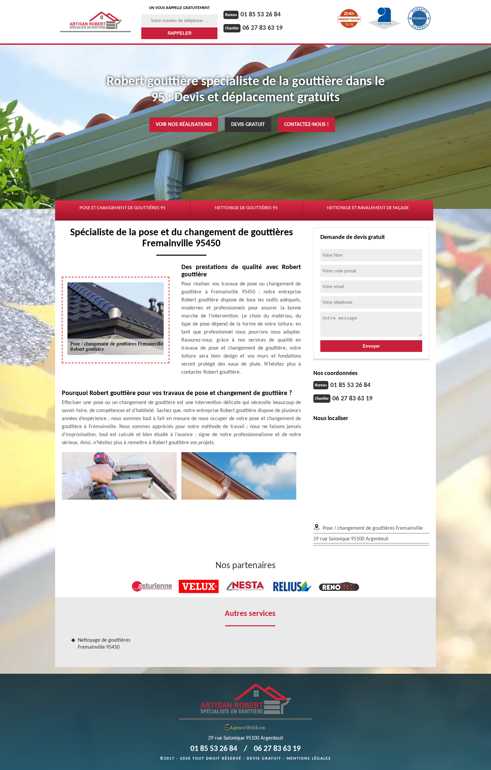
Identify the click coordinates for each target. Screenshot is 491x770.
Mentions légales (309, 759)
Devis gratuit (248, 124)
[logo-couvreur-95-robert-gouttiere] (95, 21)
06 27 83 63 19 (262, 28)
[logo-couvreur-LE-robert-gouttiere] (245, 701)
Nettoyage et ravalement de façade (368, 208)
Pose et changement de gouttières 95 (122, 208)
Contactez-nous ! (306, 124)
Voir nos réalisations (184, 124)
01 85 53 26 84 (260, 14)
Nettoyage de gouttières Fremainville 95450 (104, 644)
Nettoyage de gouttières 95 (246, 208)
